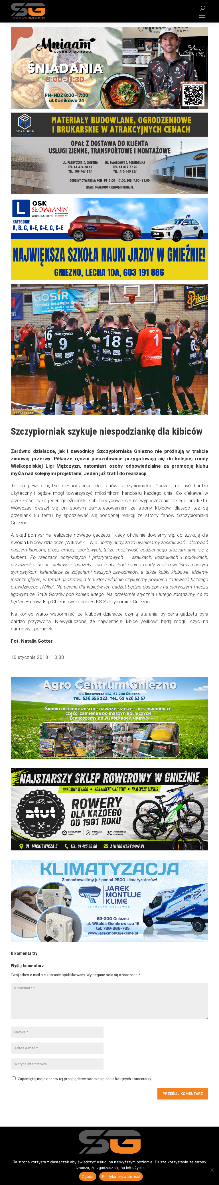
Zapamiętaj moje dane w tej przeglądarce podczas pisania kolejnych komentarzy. (85, 1079)
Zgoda (87, 1176)
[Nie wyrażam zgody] (212, 1170)
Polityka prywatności (121, 1176)
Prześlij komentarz (183, 1094)
